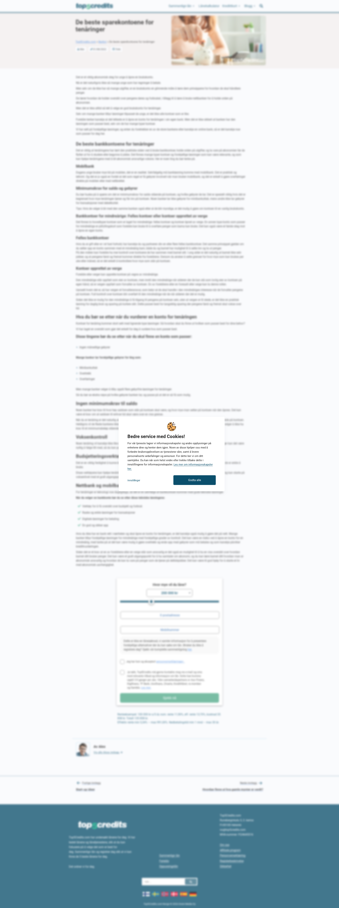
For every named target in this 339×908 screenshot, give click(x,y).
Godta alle (194, 480)
